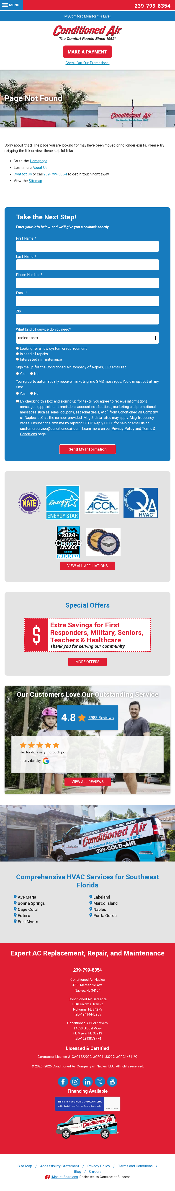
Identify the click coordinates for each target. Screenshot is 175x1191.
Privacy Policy (123, 428)
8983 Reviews (101, 717)
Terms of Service (90, 1106)
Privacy (109, 1108)
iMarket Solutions (64, 1177)
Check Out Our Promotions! (88, 63)
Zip (18, 311)
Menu (14, 5)
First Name (26, 238)
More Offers (87, 662)
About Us (40, 167)
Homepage (38, 161)
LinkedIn (87, 1082)
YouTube (112, 1082)
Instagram (75, 1082)
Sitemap (35, 181)
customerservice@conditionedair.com (50, 428)
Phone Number (29, 275)
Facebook (63, 1082)
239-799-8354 (152, 6)
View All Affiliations (87, 566)
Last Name (26, 256)
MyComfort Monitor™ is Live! (87, 16)
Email (21, 293)
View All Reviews (88, 782)
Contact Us (23, 174)
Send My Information (88, 449)
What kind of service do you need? (43, 329)
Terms (115, 1108)
